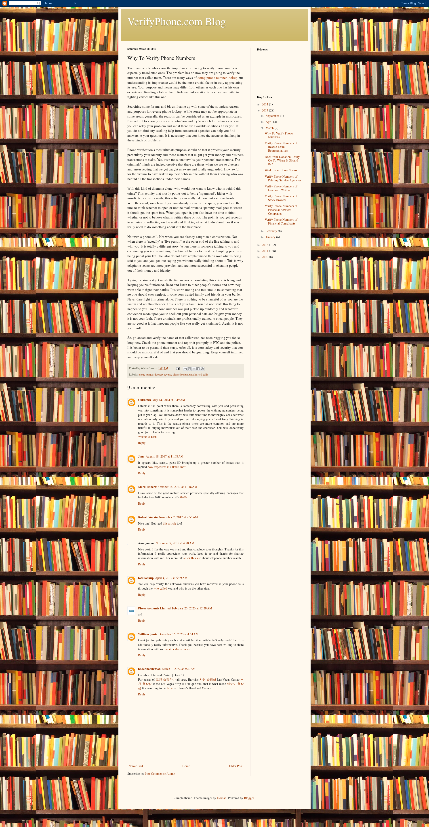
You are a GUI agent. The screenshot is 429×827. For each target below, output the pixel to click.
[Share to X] (193, 369)
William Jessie (147, 634)
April (269, 122)
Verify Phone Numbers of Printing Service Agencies (283, 178)
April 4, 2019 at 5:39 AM (171, 578)
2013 (265, 110)
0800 (183, 497)
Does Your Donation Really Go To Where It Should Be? (282, 160)
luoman (221, 798)
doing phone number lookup (218, 77)
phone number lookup (151, 374)
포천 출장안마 (165, 679)
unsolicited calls (198, 374)
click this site (192, 558)
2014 (265, 104)
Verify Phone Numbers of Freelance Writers (281, 188)
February (272, 231)
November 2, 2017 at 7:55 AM (178, 517)
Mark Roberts (147, 486)
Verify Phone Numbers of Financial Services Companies (281, 210)
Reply (141, 443)
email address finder (177, 649)
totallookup (146, 577)
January (271, 237)
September (273, 115)
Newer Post (135, 766)
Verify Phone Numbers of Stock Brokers (281, 198)
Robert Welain (148, 517)
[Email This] (185, 369)
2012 (265, 245)
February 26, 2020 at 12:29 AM (192, 608)
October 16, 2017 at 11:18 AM (177, 487)
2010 (265, 257)
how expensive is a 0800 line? (166, 467)
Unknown (144, 399)
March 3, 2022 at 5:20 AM (179, 669)
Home (186, 766)
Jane (141, 456)
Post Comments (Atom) (160, 773)
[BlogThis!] (189, 369)
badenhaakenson (149, 668)
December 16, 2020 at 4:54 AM (178, 634)
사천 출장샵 (208, 679)
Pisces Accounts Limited (154, 608)
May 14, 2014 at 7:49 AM (168, 400)
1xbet (169, 688)
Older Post (235, 766)
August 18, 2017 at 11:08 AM (164, 456)
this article (169, 523)
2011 (265, 251)
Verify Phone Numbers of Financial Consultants (281, 221)
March (270, 128)
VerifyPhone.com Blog (176, 21)
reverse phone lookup (176, 374)
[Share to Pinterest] (202, 369)
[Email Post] (177, 368)
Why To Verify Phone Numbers (279, 135)
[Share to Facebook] (198, 369)
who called (160, 588)
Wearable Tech (147, 436)
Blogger (249, 798)
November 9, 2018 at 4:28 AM (175, 543)
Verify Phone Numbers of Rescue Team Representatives (281, 147)
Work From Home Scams (281, 170)
